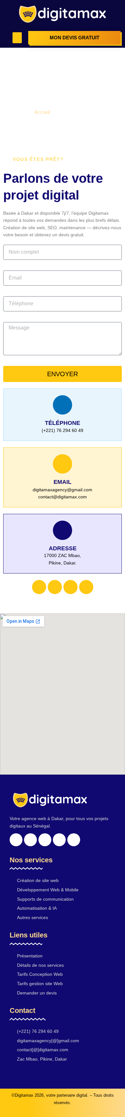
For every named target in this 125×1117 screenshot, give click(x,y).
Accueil (42, 112)
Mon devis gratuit (74, 37)
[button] (17, 38)
